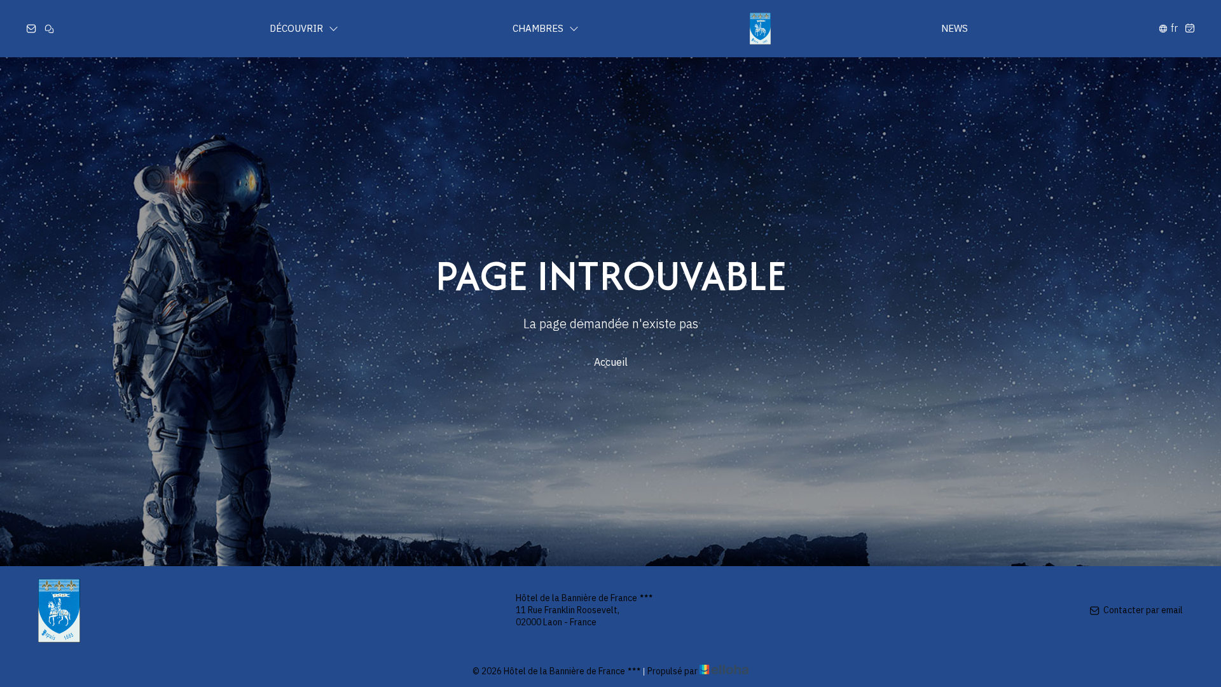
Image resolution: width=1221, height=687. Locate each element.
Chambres (539, 28)
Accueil (611, 362)
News (954, 28)
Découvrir (298, 28)
